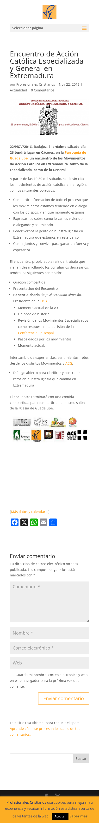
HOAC (45, 301)
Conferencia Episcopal (36, 333)
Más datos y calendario (29, 511)
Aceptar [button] (60, 816)
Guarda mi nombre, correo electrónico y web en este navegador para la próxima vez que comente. (49, 680)
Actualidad (18, 90)
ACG (68, 363)
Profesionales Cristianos (35, 84)
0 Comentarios (42, 90)
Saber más (78, 816)
